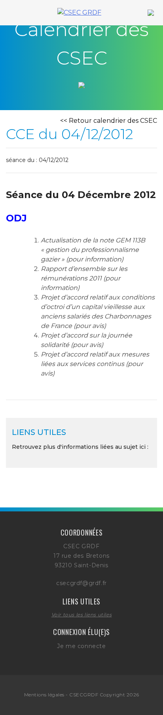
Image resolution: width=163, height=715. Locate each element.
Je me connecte (81, 646)
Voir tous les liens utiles (81, 615)
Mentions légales (44, 695)
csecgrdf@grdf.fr (81, 583)
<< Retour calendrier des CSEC (108, 120)
